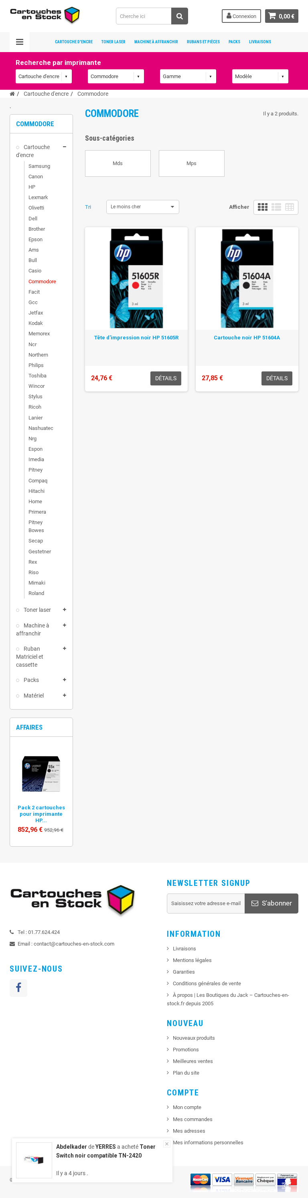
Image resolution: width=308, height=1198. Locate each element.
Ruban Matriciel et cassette (29, 656)
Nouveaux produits (194, 1038)
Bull (32, 260)
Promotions (186, 1050)
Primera (37, 512)
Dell (32, 219)
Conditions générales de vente (207, 983)
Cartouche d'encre (74, 41)
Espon (35, 449)
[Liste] (276, 207)
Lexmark (38, 197)
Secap (35, 541)
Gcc (33, 302)
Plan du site (186, 1073)
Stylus (35, 396)
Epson (35, 239)
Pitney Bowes (36, 526)
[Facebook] (18, 988)
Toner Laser (113, 41)
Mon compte (187, 1107)
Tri (88, 207)
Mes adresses (189, 1131)
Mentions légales (192, 960)
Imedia (36, 459)
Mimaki (36, 583)
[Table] (289, 207)
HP (31, 187)
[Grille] (262, 207)
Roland (36, 593)
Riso (33, 572)
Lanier (35, 418)
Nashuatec (40, 428)
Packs (234, 41)
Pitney (35, 470)
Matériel (33, 695)
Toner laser (36, 610)
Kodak (35, 323)
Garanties (184, 972)
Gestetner (39, 552)
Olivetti (36, 208)
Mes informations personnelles (208, 1143)
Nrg (32, 439)
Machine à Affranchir (156, 41)
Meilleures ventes (193, 1061)
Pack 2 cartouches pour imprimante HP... (41, 814)
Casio (34, 271)
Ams (33, 250)
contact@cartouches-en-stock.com (74, 944)
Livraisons (260, 41)
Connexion (243, 16)
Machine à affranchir (32, 629)
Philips (36, 365)
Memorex (39, 334)
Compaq (37, 481)
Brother (36, 229)
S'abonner (276, 903)
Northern (38, 355)
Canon (35, 176)
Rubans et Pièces (203, 41)
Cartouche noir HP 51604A (247, 338)
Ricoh (34, 407)
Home (35, 501)
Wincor (36, 386)
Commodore (41, 281)
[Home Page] (12, 94)
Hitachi (36, 491)
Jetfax (35, 313)
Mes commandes (193, 1119)
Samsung (39, 166)
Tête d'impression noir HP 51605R (136, 338)
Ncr (32, 344)
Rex (32, 562)
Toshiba (37, 376)
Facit (34, 292)
